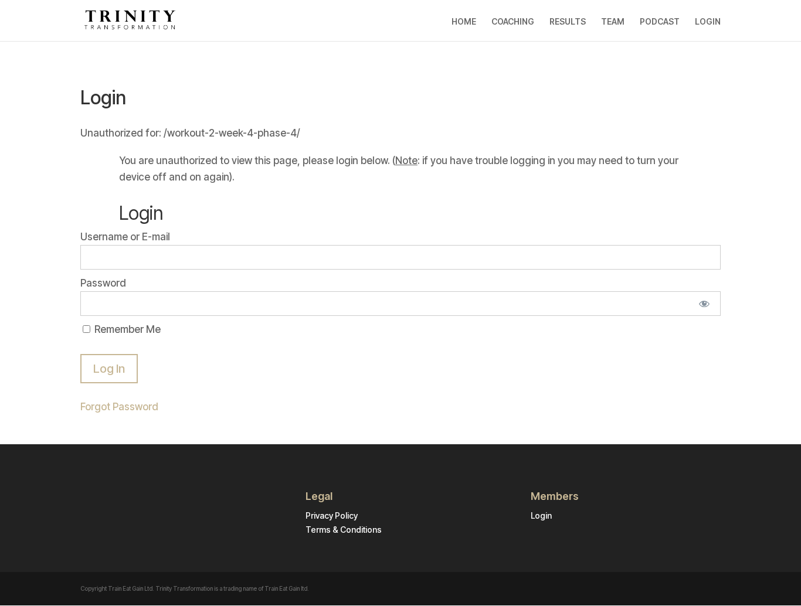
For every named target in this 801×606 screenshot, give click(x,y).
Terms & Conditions (344, 529)
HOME (464, 22)
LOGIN (708, 22)
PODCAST (660, 22)
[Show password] (704, 303)
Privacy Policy (332, 515)
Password (103, 283)
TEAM (612, 22)
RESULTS (567, 22)
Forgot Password (119, 407)
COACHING (512, 22)
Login (541, 515)
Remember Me (126, 329)
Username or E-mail (125, 237)
